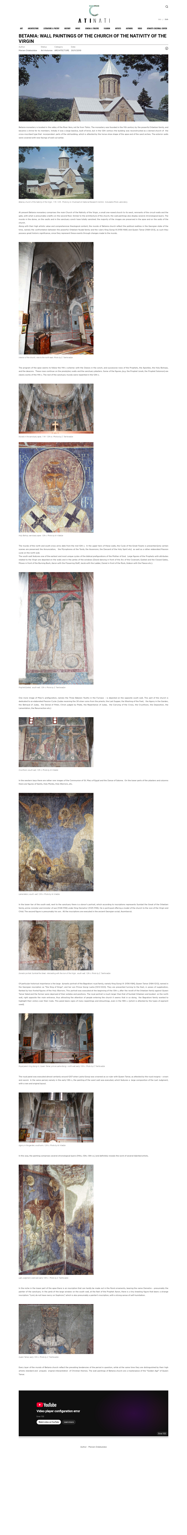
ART (21, 28)
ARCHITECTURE (33, 28)
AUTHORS (129, 28)
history (67, 28)
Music (77, 28)
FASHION (107, 28)
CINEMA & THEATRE (92, 28)
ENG (159, 19)
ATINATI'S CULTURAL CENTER (157, 28)
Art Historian (47, 51)
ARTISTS (118, 28)
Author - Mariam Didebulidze (93, 1447)
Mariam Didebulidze (28, 51)
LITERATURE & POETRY (51, 28)
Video (140, 28)
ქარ (166, 19)
